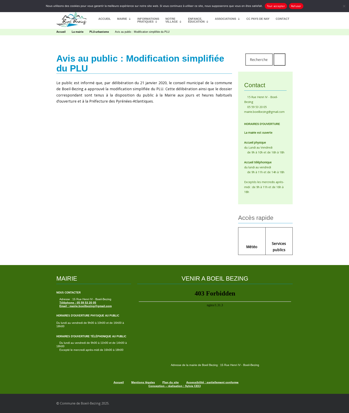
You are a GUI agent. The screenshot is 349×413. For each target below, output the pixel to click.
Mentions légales (143, 382)
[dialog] (174, 6)
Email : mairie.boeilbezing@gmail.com (85, 306)
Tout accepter (276, 6)
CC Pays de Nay (257, 18)
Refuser (296, 6)
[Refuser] (344, 6)
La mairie (77, 31)
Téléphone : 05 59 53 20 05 (77, 302)
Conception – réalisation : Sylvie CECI (174, 386)
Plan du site (170, 382)
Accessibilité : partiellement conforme (212, 382)
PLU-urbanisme (99, 31)
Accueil (104, 18)
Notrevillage (171, 20)
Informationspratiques (148, 20)
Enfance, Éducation (196, 20)
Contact (282, 18)
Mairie (122, 18)
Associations (225, 18)
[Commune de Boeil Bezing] (71, 19)
